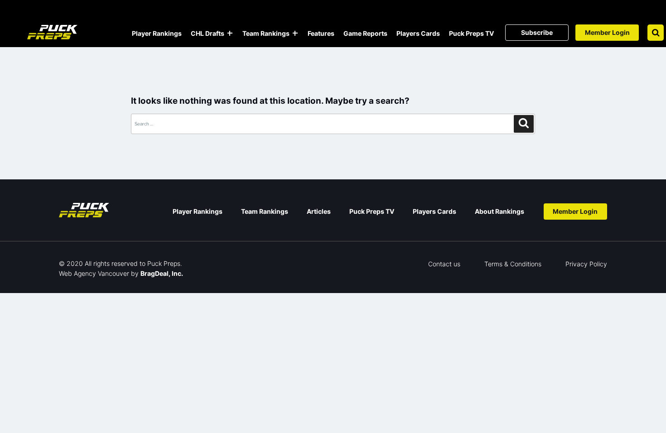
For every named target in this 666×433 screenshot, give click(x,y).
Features (321, 33)
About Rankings (499, 211)
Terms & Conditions (512, 264)
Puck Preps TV (471, 33)
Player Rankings (157, 33)
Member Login (607, 32)
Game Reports (365, 33)
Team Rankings (266, 33)
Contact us (444, 264)
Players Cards (418, 33)
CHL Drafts (207, 33)
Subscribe (537, 32)
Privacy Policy (586, 264)
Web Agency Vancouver (94, 273)
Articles (319, 211)
